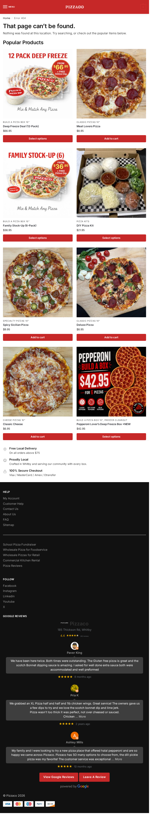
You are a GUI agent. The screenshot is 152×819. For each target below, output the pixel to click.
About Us (9, 514)
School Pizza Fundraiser (19, 544)
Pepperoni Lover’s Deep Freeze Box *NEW (104, 424)
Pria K (74, 695)
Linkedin (9, 596)
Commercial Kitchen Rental (21, 560)
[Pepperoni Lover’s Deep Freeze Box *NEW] (111, 382)
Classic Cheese (13, 424)
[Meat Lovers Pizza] (111, 84)
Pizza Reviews (12, 566)
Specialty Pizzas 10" (16, 321)
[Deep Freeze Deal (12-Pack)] (38, 84)
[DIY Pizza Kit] (111, 183)
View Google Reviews (58, 777)
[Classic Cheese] (38, 382)
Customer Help (13, 504)
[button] (143, 7)
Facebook (9, 586)
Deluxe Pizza (85, 324)
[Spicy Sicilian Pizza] (38, 282)
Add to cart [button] (111, 138)
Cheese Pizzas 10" (14, 420)
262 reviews (84, 636)
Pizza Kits (83, 221)
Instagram (10, 591)
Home (6, 18)
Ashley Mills (74, 742)
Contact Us (10, 509)
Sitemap (8, 525)
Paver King (74, 653)
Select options (38, 138)
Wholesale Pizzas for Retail (21, 555)
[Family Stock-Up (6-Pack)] (38, 183)
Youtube (8, 601)
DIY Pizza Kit (85, 225)
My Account (11, 498)
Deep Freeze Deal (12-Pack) (21, 126)
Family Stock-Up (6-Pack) (19, 225)
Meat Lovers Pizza (88, 126)
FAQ (6, 519)
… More (80, 716)
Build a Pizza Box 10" (16, 122)
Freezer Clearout (115, 420)
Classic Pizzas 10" (88, 122)
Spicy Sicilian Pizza (15, 324)
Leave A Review (94, 777)
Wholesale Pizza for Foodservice (25, 549)
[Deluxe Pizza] (111, 282)
